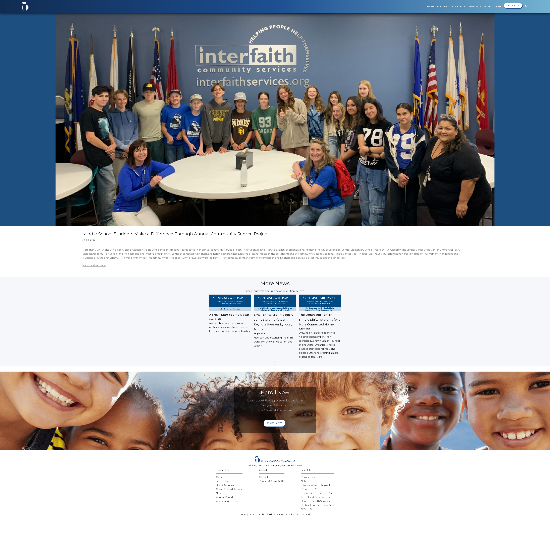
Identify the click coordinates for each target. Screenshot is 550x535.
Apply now (513, 5)
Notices (305, 481)
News (219, 493)
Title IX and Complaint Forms (317, 497)
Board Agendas (225, 485)
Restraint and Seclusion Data (317, 505)
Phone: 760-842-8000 (271, 481)
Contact (263, 477)
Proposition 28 (309, 489)
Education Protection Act (315, 485)
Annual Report (224, 497)
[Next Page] (275, 362)
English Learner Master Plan (317, 493)
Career (220, 477)
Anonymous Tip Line (227, 501)
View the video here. (94, 265)
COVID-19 (306, 509)
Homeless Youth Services (315, 501)
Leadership (222, 481)
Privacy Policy (309, 477)
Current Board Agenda (229, 489)
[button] (430, 6)
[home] (25, 6)
